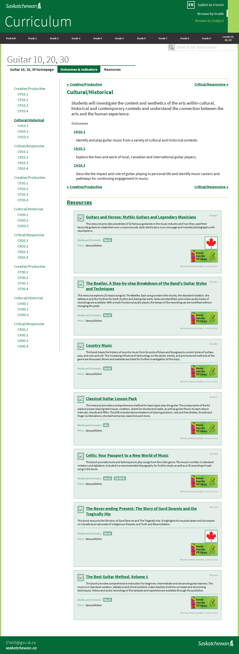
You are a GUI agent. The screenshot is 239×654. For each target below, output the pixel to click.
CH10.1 (23, 125)
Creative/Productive (29, 88)
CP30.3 (23, 283)
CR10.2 (23, 157)
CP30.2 (23, 277)
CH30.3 (23, 314)
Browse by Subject (209, 20)
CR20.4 (23, 257)
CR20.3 (23, 251)
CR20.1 (23, 240)
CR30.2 (23, 335)
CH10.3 (23, 136)
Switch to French (211, 4)
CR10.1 (23, 151)
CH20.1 (23, 214)
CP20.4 (23, 199)
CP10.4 (23, 111)
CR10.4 (23, 168)
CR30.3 (23, 340)
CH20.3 (23, 225)
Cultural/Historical (29, 120)
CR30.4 (23, 346)
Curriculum (38, 21)
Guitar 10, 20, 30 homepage (32, 69)
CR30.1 (23, 329)
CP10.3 (23, 105)
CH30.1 (23, 303)
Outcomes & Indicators (78, 69)
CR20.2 (23, 246)
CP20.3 (23, 194)
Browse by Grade (210, 13)
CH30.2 (23, 309)
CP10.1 (23, 94)
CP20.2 (23, 188)
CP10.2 (23, 99)
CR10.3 (23, 162)
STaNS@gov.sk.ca (21, 642)
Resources (112, 69)
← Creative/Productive (84, 84)
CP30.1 (23, 272)
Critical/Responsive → (211, 84)
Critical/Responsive (29, 146)
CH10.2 (23, 131)
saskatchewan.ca (21, 647)
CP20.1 (23, 183)
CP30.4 (23, 288)
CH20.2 (23, 220)
